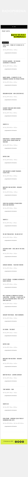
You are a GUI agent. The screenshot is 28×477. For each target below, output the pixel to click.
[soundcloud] (23, 442)
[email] (21, 442)
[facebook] (16, 442)
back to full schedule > (18, 36)
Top (26, 475)
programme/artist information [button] (11, 52)
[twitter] (18, 442)
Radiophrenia (14, 11)
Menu (15, 26)
